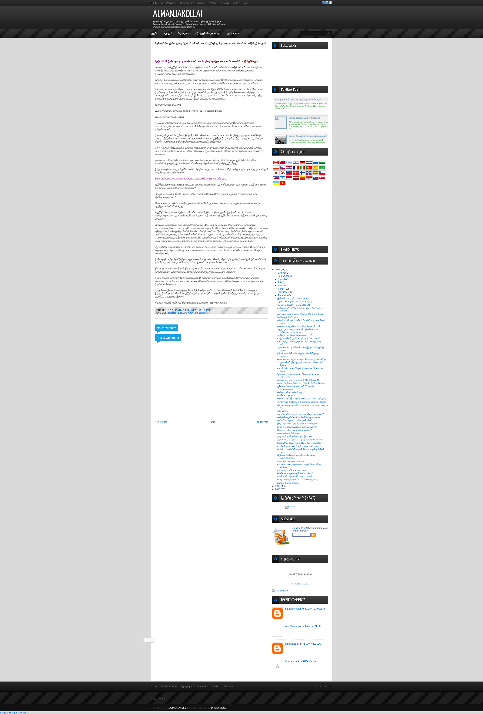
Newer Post (161, 422)
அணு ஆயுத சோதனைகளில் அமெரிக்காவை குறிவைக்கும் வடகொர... (297, 330)
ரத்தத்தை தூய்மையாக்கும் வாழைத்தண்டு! (297, 427)
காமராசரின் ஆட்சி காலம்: (289, 433)
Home (154, 3)
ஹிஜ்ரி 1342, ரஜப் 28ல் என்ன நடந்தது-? (295, 301)
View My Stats (158, 698)
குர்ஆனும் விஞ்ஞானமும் (208, 33)
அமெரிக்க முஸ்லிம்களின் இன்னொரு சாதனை (298, 417)
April (280, 285)
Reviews (228, 686)
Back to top (321, 686)
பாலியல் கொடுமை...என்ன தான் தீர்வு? (294, 420)
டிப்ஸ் (246, 3)
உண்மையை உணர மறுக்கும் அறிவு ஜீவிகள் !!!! (298, 380)
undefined (306, 584)
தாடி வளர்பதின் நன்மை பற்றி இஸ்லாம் (294, 436)
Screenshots (203, 686)
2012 (278, 486)
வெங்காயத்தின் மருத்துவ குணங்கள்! (294, 430)
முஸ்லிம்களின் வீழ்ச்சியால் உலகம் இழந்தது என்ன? (300, 414)
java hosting (296, 584)
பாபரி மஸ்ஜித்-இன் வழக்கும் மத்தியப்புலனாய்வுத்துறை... (302, 398)
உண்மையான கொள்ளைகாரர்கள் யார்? (294, 335)
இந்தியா (201, 3)
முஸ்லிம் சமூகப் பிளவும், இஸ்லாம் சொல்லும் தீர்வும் (300, 314)
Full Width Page (169, 686)
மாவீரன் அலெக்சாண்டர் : (288, 483)
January (282, 295)
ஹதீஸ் (154, 33)
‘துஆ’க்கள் (233, 33)
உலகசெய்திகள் (187, 3)
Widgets (149, 642)
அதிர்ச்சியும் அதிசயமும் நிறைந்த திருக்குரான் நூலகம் (302, 401)
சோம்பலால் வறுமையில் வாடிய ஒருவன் (294, 476)
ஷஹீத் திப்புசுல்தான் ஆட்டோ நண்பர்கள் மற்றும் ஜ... (300, 446)
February (283, 292)
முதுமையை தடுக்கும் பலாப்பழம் (291, 470)
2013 (278, 269)
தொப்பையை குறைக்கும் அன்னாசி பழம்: (295, 473)
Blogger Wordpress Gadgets (14, 712)
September (284, 276)
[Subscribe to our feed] (330, 3)
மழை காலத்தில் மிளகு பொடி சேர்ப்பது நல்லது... (298, 479)
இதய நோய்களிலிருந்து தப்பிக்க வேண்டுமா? (297, 423)
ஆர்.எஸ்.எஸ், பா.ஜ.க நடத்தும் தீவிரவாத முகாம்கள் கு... (302, 359)
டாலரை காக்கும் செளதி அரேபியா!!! (305, 118)
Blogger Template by (207, 707)
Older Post (262, 422)
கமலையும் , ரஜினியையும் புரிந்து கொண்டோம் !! (298, 326)
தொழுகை (183, 33)
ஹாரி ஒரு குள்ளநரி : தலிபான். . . (292, 461)
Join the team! (299, 528)
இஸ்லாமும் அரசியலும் (287, 317)
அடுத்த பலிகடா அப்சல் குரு (290, 392)
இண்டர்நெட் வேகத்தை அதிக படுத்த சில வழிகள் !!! (301, 443)
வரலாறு (236, 3)
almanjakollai (292, 644)
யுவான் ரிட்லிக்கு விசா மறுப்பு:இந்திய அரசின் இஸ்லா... (301, 383)
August (281, 279)
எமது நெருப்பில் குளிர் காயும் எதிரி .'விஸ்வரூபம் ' (299, 338)
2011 (278, 489)
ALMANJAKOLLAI (177, 14)
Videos (217, 686)
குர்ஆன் (168, 33)
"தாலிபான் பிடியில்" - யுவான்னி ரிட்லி (293, 305)
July (280, 282)
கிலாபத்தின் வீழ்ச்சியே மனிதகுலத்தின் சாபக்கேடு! (298, 99)
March (281, 289)
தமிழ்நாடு (225, 3)
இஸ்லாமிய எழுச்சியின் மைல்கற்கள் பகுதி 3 (308, 136)
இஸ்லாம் (213, 3)
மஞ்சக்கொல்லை (168, 3)
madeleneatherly (294, 608)
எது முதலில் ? (283, 411)
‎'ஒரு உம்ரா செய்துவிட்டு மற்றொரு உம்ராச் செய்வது (299, 439)
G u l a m (289, 661)
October (282, 272)
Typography (187, 686)
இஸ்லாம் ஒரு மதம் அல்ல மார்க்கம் (293, 298)
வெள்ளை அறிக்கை (286, 395)
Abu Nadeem (292, 626)
